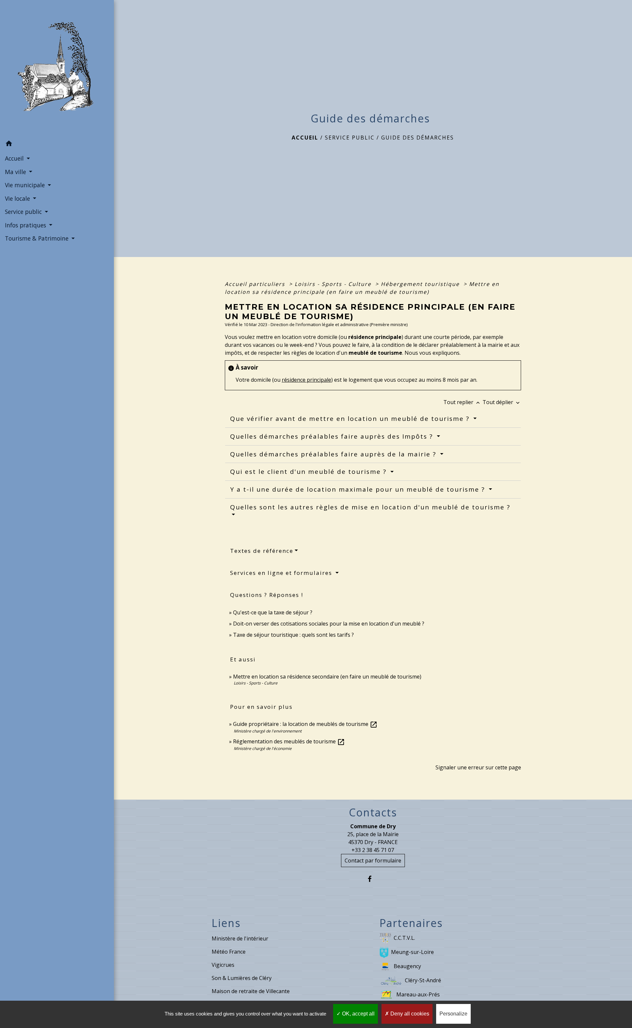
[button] (57, 144)
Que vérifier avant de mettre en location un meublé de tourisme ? (351, 418)
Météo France (229, 951)
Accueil (305, 137)
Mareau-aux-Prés (418, 994)
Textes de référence (261, 550)
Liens (226, 923)
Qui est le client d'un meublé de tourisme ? (309, 471)
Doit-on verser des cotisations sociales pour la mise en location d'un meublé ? (328, 623)
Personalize (453, 1013)
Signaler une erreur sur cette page (478, 767)
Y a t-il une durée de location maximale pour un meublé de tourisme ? (358, 489)
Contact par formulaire (373, 860)
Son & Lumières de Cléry (242, 978)
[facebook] (373, 879)
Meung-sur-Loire (412, 952)
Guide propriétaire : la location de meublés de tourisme (305, 724)
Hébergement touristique (421, 284)
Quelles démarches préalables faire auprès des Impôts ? (332, 436)
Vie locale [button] (18, 198)
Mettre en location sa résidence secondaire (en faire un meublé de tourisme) (327, 676)
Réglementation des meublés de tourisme (289, 741)
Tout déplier (502, 402)
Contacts (373, 812)
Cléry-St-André (423, 980)
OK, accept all (358, 1013)
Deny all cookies (409, 1013)
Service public (350, 137)
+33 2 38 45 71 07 (373, 850)
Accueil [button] (15, 158)
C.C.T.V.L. (404, 937)
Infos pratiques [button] (26, 225)
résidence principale (306, 379)
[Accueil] (57, 68)
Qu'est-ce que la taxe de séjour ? (272, 612)
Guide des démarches (417, 137)
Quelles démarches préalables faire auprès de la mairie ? (334, 454)
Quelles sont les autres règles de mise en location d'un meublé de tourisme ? (370, 507)
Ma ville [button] (16, 172)
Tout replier (462, 402)
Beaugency (407, 966)
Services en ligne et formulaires (282, 573)
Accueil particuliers (256, 284)
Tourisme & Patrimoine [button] (37, 238)
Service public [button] (24, 212)
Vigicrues (223, 964)
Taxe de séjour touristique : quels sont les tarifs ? (293, 634)
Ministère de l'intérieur (240, 938)
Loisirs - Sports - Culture (334, 284)
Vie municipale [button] (25, 185)
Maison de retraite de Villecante (251, 991)
